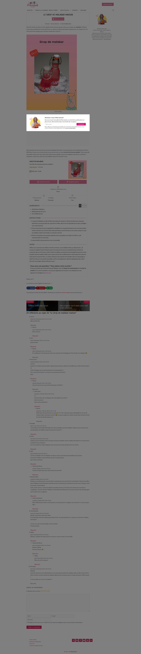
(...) (103, 39)
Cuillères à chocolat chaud (38, 306)
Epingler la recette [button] (74, 181)
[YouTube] (87, 640)
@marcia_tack (47, 273)
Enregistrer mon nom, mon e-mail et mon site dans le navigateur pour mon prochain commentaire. (55, 622)
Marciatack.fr (74, 651)
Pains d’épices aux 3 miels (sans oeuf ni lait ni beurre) (74, 307)
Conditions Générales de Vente (36, 645)
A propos (75, 10)
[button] (113, 10)
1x (80, 205)
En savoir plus (107, 39)
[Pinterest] (76, 640)
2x (82, 205)
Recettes (30, 10)
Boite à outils (64, 10)
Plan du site (31, 643)
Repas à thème (53, 10)
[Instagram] (73, 640)
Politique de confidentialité (35, 641)
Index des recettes (107, 4)
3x (85, 205)
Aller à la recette (59, 19)
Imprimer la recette (44, 181)
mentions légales (66, 292)
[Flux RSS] (91, 640)
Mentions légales (33, 639)
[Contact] (84, 640)
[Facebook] (80, 640)
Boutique (83, 10)
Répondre (33, 325)
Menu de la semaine (41, 10)
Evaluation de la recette (33, 591)
